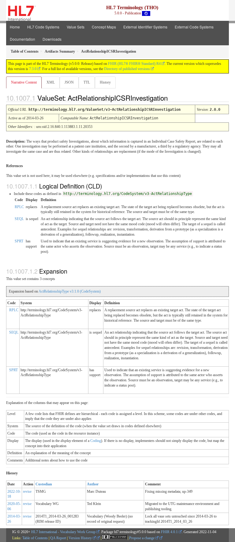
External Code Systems (194, 26)
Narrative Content (24, 82)
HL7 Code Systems (43, 26)
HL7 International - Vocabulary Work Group (63, 532)
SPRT (19, 241)
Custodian (43, 484)
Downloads (52, 39)
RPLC (19, 207)
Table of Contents (35, 538)
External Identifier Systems (145, 26)
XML (51, 82)
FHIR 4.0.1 (169, 532)
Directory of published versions (127, 69)
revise (27, 491)
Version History (81, 538)
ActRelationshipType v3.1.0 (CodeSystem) (70, 291)
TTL (87, 82)
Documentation (22, 39)
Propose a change (142, 538)
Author (93, 484)
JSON (69, 82)
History (105, 82)
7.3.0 (32, 69)
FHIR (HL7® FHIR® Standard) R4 (134, 64)
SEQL (19, 219)
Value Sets (75, 26)
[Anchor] (173, 97)
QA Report (58, 538)
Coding (95, 441)
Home (15, 26)
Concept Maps (104, 26)
